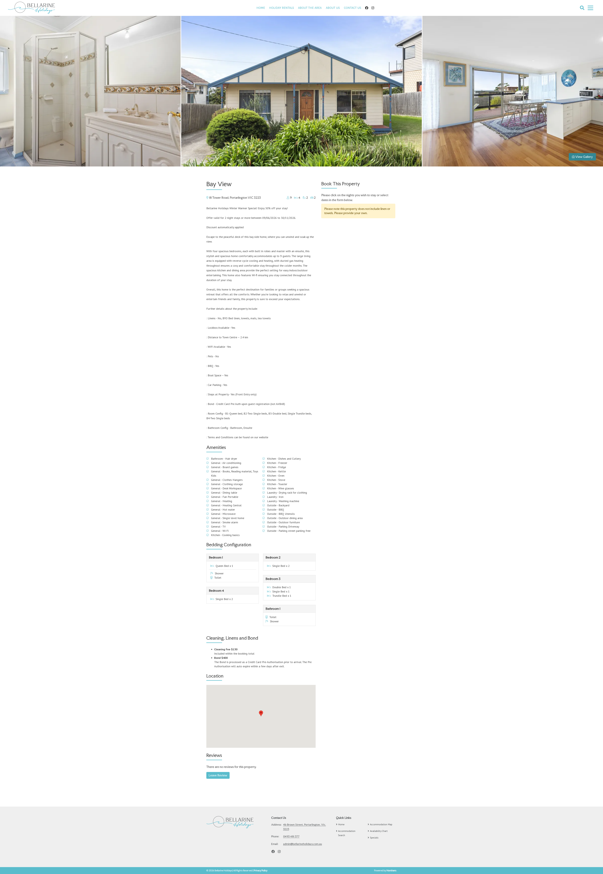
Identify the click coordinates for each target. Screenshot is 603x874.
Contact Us (352, 8)
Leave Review (218, 775)
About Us (333, 8)
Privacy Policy (260, 870)
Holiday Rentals (281, 8)
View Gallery (584, 157)
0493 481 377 (291, 836)
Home (260, 8)
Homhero (391, 870)
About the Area (310, 8)
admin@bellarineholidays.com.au (302, 844)
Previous (4, 91)
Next (599, 91)
